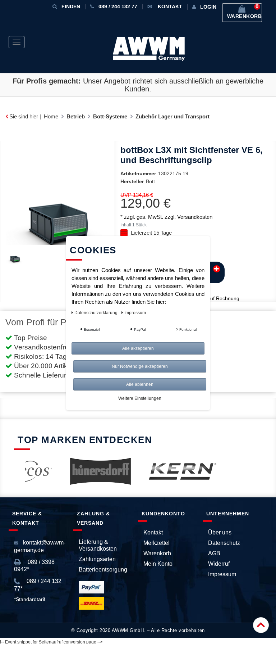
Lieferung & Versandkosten (98, 545)
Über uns (219, 532)
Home (51, 116)
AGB (214, 553)
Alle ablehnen (139, 384)
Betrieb (75, 116)
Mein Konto (157, 564)
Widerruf (219, 564)
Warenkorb (157, 553)
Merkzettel (156, 543)
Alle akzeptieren (138, 348)
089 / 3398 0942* (34, 565)
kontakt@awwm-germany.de (39, 546)
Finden (70, 6)
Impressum (222, 574)
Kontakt (153, 532)
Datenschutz (224, 543)
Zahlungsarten (97, 559)
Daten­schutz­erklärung (96, 312)
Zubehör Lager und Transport (172, 116)
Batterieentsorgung (103, 569)
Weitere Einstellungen (139, 398)
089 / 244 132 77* (37, 584)
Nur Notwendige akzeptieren (140, 366)
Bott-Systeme (110, 116)
